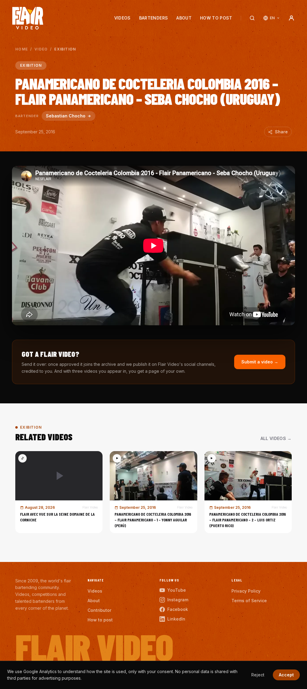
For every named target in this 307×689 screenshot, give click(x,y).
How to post (216, 17)
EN (272, 18)
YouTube (176, 590)
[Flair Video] (27, 18)
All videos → (276, 438)
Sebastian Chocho (65, 115)
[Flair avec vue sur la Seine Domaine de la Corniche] (59, 492)
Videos (122, 17)
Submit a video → (259, 361)
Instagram (177, 599)
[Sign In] (291, 18)
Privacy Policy (246, 590)
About (184, 17)
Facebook (177, 609)
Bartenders (153, 17)
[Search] (252, 18)
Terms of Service (249, 600)
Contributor (99, 610)
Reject (257, 674)
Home (21, 49)
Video (41, 49)
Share (281, 131)
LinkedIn (176, 618)
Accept (286, 674)
